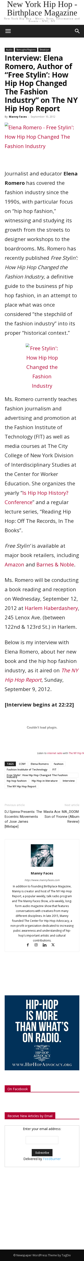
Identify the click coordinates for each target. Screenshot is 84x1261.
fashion (58, 764)
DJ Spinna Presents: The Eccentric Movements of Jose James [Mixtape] (23, 819)
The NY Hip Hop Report (21, 786)
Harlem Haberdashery (51, 607)
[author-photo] (42, 866)
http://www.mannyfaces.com (42, 880)
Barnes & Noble (55, 564)
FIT (54, 769)
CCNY (22, 764)
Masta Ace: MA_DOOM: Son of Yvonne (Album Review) (61, 817)
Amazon (14, 564)
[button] (77, 31)
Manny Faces (18, 116)
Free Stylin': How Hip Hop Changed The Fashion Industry (37, 775)
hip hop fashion (17, 780)
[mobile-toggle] (7, 31)
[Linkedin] (46, 945)
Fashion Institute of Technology (27, 769)
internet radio (54, 753)
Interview (69, 780)
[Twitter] (55, 945)
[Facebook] (30, 945)
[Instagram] (38, 945)
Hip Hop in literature (45, 780)
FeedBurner (52, 1159)
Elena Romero (40, 764)
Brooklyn (44, 49)
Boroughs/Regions (26, 49)
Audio (9, 49)
